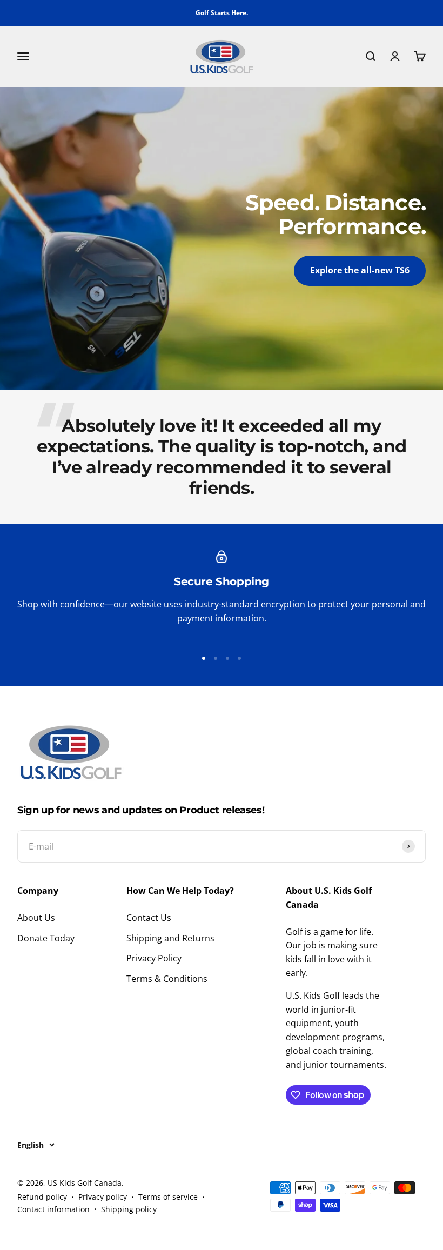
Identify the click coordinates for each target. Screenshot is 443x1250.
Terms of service (168, 1197)
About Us (36, 918)
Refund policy (42, 1197)
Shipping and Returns (170, 938)
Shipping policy (129, 1209)
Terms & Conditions (166, 979)
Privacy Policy (154, 958)
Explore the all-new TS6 (360, 270)
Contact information (53, 1209)
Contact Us (148, 918)
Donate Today (46, 938)
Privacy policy (102, 1197)
